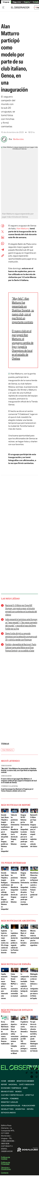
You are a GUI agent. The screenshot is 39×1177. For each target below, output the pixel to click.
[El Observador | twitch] (36, 1076)
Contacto (4, 1173)
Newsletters (7, 1109)
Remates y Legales (9, 1102)
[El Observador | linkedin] (31, 1072)
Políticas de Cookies (5, 1158)
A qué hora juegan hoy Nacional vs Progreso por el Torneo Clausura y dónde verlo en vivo (17, 790)
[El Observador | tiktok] (26, 1072)
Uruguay (6, 2)
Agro (25, 1088)
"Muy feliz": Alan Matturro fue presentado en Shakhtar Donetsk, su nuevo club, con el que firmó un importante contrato (19, 770)
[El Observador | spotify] (36, 1072)
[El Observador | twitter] (24, 1069)
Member (11, 1081)
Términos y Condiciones (6, 1168)
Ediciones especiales (10, 1106)
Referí (4, 1084)
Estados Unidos (8, 1113)
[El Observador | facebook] (28, 1069)
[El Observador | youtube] (37, 1069)
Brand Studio (7, 1091)
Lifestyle (29, 1095)
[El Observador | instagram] (32, 1069)
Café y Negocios (26, 1084)
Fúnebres (14, 1098)
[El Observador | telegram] (31, 1076)
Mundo (18, 1091)
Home (3, 1081)
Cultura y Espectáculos (12, 1095)
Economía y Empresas (11, 1088)
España (30, 1109)
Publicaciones (28, 1106)
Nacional (13, 1084)
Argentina (20, 1109)
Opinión (4, 1098)
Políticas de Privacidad (5, 1163)
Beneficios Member (25, 1081)
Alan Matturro (22, 228)
